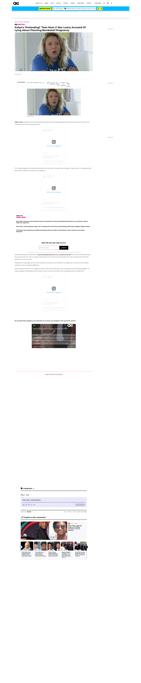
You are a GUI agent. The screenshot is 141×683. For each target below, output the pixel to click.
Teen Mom (26, 21)
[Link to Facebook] (104, 3)
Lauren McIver (21, 82)
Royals (58, 3)
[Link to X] (111, 3)
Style (52, 3)
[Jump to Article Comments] (48, 83)
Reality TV (39, 3)
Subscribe (98, 3)
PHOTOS (65, 3)
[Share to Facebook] (53, 83)
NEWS (46, 3)
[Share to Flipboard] (63, 83)
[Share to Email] (68, 83)
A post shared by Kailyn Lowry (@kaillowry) (54, 161)
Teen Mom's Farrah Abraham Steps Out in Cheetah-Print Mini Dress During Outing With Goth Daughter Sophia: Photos (53, 226)
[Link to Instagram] (108, 3)
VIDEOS (72, 3)
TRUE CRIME (80, 3)
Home (16, 21)
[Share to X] (58, 83)
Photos (21, 21)
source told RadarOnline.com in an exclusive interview (54, 254)
